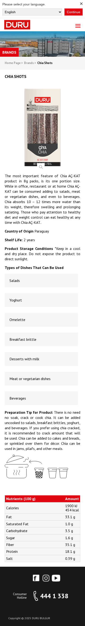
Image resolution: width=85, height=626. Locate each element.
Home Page (14, 63)
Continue (73, 12)
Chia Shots (44, 63)
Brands (30, 63)
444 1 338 (54, 596)
